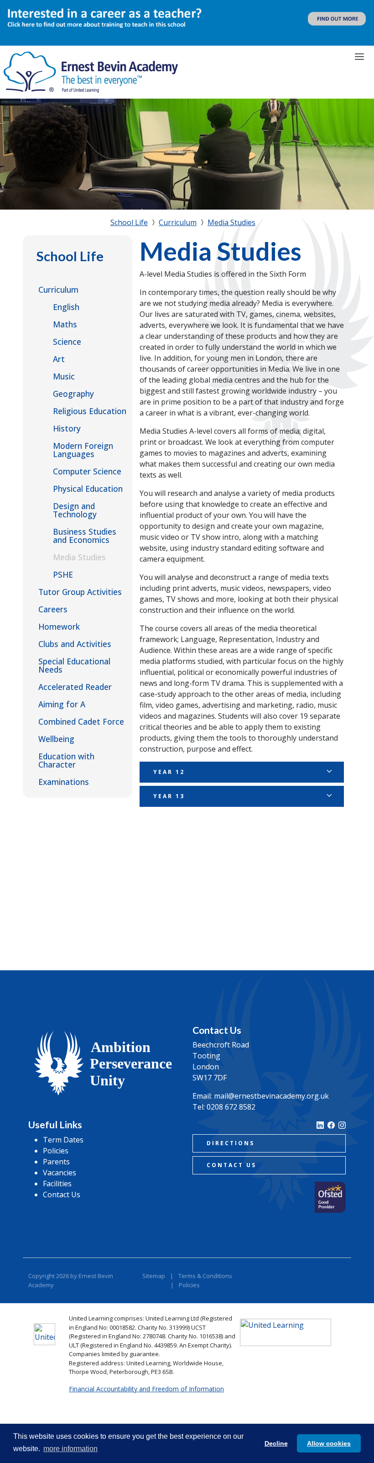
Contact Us (61, 1194)
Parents (56, 1162)
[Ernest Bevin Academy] (91, 72)
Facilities (57, 1184)
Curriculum (58, 289)
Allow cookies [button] (329, 1443)
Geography (73, 393)
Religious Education (89, 410)
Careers (53, 609)
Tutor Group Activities (80, 591)
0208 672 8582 (231, 1107)
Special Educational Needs (74, 665)
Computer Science (87, 471)
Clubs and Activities (74, 643)
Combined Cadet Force (81, 721)
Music (64, 376)
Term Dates (63, 1140)
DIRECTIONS (231, 1143)
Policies (55, 1151)
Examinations (63, 781)
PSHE (63, 574)
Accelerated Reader (75, 686)
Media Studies (79, 557)
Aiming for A (61, 704)
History (67, 428)
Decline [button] (276, 1443)
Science (67, 341)
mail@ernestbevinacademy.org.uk (271, 1096)
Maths (65, 324)
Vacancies (59, 1173)
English (66, 306)
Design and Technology (75, 510)
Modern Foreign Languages (83, 449)
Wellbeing (56, 738)
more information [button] (70, 1448)
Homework (59, 626)
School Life (70, 256)
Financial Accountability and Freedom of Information (146, 1388)
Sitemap (153, 1276)
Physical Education (88, 488)
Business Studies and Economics (84, 535)
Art (59, 358)
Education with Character (66, 760)
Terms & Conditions (205, 1276)
